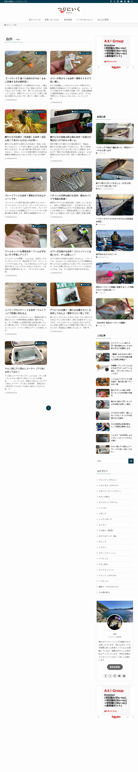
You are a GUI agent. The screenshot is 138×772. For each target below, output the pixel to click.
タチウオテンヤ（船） (108, 536)
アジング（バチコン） (108, 480)
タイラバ (102, 525)
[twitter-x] (114, 1)
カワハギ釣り (104, 497)
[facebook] (111, 1)
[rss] (125, 1)
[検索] (132, 1)
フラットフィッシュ (107, 553)
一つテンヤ (103, 581)
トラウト (102, 547)
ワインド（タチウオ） (108, 575)
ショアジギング (105, 519)
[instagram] (118, 1)
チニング (102, 542)
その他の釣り (104, 592)
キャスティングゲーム (108, 502)
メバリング (103, 558)
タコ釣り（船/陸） (106, 530)
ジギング (102, 513)
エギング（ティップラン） (110, 491)
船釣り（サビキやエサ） (109, 587)
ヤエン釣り (103, 564)
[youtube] (121, 1)
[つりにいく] (69, 10)
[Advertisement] (116, 89)
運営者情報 (115, 667)
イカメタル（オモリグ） (109, 485)
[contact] (128, 1)
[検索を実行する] (131, 461)
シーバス (102, 508)
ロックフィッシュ (106, 570)
